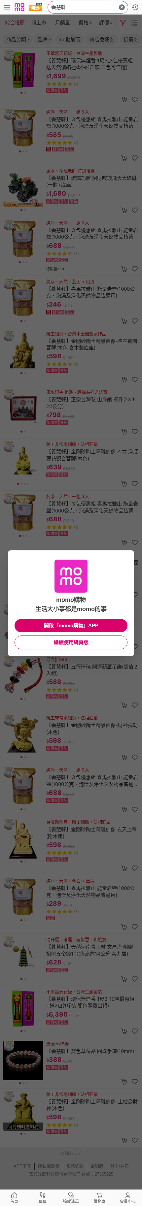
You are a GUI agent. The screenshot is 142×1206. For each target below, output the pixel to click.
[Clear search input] (122, 7)
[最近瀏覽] (135, 7)
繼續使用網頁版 (71, 642)
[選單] (7, 7)
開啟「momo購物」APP (71, 625)
